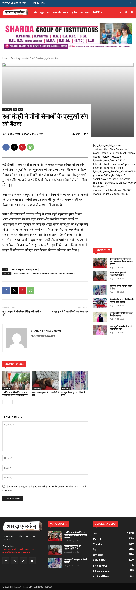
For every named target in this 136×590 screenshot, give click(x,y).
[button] (131, 3)
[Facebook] (115, 12)
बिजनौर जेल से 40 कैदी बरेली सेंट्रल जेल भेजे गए (122, 300)
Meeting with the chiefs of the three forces (54, 273)
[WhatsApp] (30, 147)
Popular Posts (58, 523)
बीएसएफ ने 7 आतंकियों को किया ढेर (70, 311)
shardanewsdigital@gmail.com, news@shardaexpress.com (18, 550)
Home (5, 58)
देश (15, 109)
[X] (126, 12)
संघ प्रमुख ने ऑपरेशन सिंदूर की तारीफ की (21, 313)
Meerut (7, 388)
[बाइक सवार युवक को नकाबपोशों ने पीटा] (45, 380)
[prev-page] (4, 402)
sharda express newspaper (23, 269)
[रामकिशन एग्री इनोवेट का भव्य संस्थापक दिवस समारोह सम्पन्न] (16, 380)
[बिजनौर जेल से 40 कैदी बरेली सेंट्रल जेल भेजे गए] (100, 303)
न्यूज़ (20, 109)
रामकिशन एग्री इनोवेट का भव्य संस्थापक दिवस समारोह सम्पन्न (14, 393)
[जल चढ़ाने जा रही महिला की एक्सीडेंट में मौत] (100, 330)
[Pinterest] (22, 147)
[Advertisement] (113, 213)
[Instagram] (121, 12)
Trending (15, 58)
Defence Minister (21, 273)
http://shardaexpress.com (43, 336)
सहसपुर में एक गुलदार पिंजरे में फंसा (73, 393)
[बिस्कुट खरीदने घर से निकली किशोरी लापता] (100, 317)
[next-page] (10, 402)
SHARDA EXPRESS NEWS (17, 134)
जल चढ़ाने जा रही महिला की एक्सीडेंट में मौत (121, 327)
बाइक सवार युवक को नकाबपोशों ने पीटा (45, 393)
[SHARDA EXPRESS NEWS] (16, 338)
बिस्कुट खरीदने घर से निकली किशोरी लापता (121, 314)
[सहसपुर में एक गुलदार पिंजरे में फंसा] (74, 380)
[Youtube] (131, 12)
